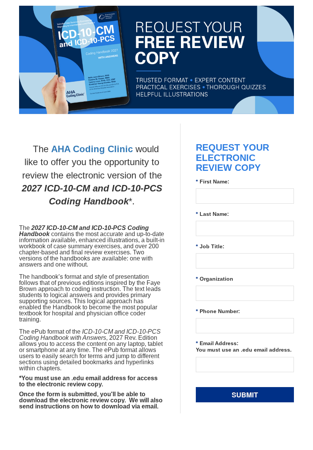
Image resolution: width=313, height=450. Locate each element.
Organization (214, 279)
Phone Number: (218, 311)
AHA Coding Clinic (92, 149)
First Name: (212, 181)
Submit (245, 395)
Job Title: (210, 246)
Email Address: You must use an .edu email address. (244, 346)
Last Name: (212, 214)
